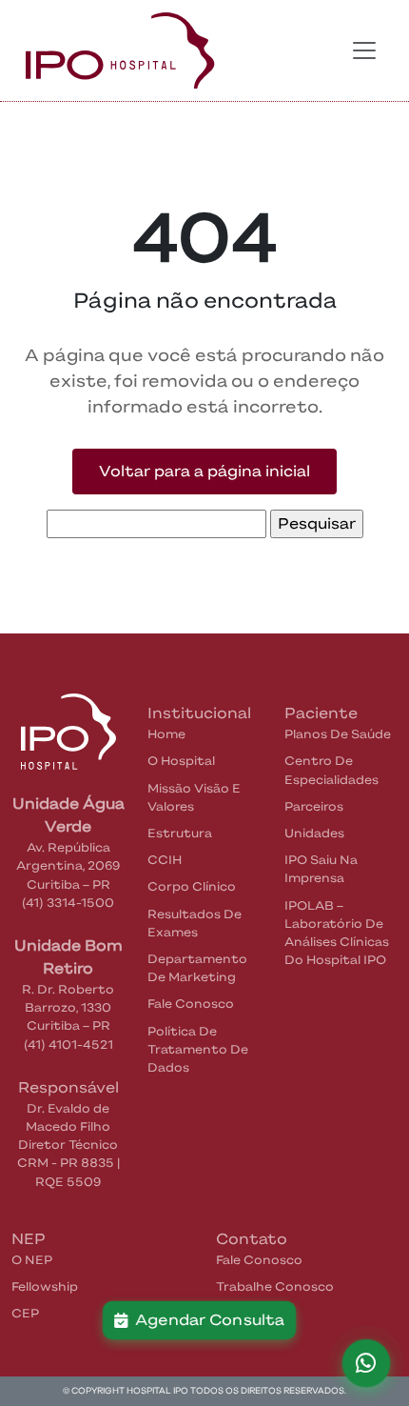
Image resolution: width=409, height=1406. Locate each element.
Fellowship (44, 1286)
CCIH (164, 860)
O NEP (31, 1260)
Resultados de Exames (194, 923)
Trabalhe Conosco (275, 1286)
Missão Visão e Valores (194, 797)
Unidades (314, 833)
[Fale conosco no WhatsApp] (366, 1363)
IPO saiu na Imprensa (321, 869)
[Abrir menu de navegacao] (364, 50)
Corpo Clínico (191, 886)
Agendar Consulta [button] (206, 1320)
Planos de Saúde (337, 734)
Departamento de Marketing (197, 968)
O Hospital (181, 760)
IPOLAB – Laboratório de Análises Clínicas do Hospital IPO (336, 933)
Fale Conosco (190, 1003)
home (166, 734)
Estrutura (179, 833)
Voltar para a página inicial (204, 471)
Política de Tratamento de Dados (197, 1049)
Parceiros (313, 806)
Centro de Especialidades (331, 769)
